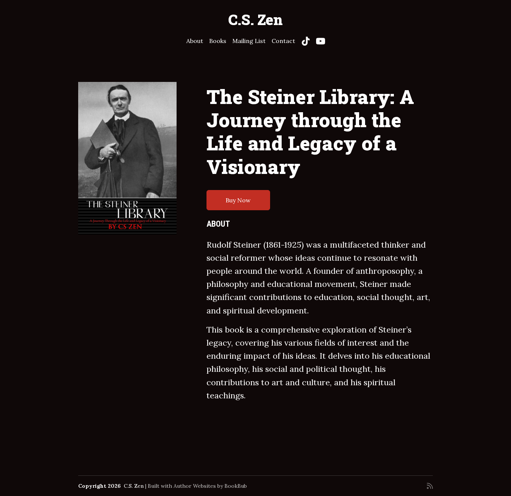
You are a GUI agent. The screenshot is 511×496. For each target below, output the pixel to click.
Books (217, 41)
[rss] (430, 486)
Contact (283, 41)
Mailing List (249, 41)
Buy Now (238, 200)
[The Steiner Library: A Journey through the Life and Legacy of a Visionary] (127, 158)
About (194, 41)
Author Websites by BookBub (210, 486)
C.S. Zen (255, 19)
